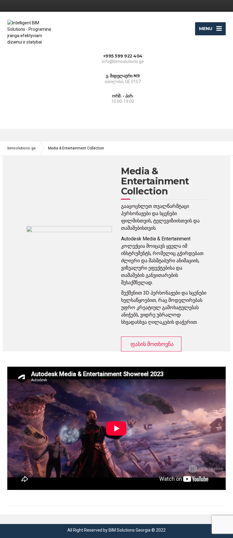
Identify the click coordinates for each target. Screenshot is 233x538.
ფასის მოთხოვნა (152, 344)
